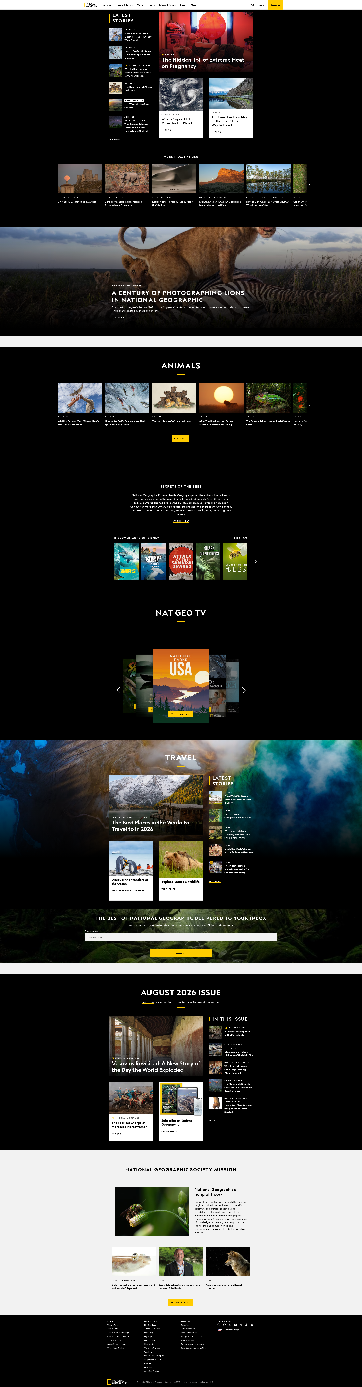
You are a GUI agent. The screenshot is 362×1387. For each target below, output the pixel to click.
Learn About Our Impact (154, 1355)
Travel (140, 5)
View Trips (168, 889)
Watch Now (181, 521)
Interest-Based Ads (115, 1340)
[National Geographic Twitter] (230, 1324)
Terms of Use (112, 1325)
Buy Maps (148, 1336)
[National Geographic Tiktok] (246, 1324)
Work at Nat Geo (188, 1340)
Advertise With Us (151, 1371)
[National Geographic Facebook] (224, 1324)
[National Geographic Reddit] (252, 1324)
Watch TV (148, 1352)
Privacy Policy (112, 1329)
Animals (107, 5)
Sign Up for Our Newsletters (192, 1344)
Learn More (169, 1131)
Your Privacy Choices (115, 1348)
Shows (183, 5)
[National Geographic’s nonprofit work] (181, 1211)
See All (213, 1121)
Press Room (149, 1367)
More (193, 5)
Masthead (148, 1363)
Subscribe (148, 1001)
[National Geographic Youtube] (235, 1324)
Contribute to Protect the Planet (194, 1348)
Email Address (91, 931)
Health (151, 5)
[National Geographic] (89, 5)
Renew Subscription (189, 1332)
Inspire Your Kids (151, 1340)
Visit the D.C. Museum (153, 1348)
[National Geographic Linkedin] (241, 1324)
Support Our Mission (152, 1359)
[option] (80, 185)
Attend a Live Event (152, 1329)
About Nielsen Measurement (119, 1344)
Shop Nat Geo (149, 1344)
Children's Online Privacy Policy (120, 1336)
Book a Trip (148, 1332)
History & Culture (124, 5)
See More (115, 139)
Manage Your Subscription (191, 1336)
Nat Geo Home (150, 1325)
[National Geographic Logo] (117, 1383)
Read (168, 130)
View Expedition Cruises (128, 891)
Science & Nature (167, 5)
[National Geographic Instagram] (219, 1324)
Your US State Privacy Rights (118, 1332)
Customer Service (188, 1329)
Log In (261, 5)
